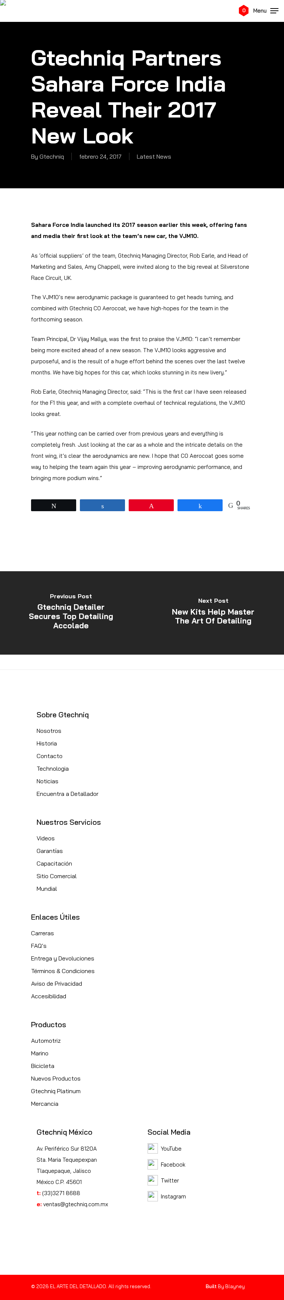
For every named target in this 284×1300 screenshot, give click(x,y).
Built (211, 1286)
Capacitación (54, 863)
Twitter (170, 1180)
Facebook (173, 1164)
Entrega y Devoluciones (62, 958)
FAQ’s (39, 945)
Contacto (49, 756)
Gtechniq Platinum (56, 1091)
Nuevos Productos (56, 1078)
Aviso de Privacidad (56, 983)
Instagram (173, 1196)
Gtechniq (52, 156)
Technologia (53, 768)
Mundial (47, 888)
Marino (39, 1053)
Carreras (42, 933)
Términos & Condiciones (63, 971)
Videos (46, 838)
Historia (47, 743)
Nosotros (49, 730)
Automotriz (46, 1040)
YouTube (171, 1148)
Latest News (154, 156)
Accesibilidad (48, 996)
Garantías (50, 850)
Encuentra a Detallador (67, 793)
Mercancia (44, 1103)
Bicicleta (42, 1065)
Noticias (47, 781)
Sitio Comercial (57, 876)
